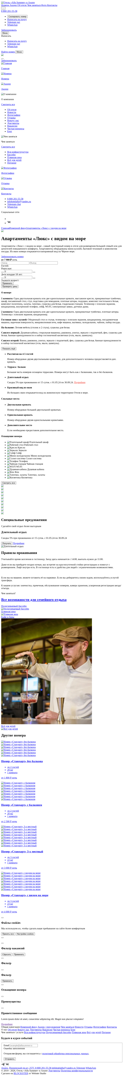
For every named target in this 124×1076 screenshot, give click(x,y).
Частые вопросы (15, 128)
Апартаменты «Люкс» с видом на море (46, 228)
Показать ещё (8, 349)
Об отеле (11, 109)
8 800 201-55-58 (15, 199)
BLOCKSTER (21, 1073)
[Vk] (9, 223)
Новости (11, 112)
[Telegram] (9, 218)
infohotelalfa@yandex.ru (19, 201)
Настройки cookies (25, 934)
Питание (11, 163)
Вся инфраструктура (17, 152)
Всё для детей (14, 160)
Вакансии (12, 126)
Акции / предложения (49, 1027)
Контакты (112, 1027)
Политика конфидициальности (77, 1070)
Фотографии (13, 115)
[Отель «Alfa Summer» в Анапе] (18, 2)
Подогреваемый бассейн (58, 1032)
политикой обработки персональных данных (65, 1053)
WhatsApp (12, 207)
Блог (9, 131)
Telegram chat (14, 204)
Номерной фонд (17, 228)
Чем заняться (67, 1027)
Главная (5, 228)
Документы (13, 123)
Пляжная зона (14, 157)
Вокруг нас (13, 120)
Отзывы (11, 117)
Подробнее (79, 382)
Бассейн (11, 154)
